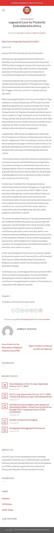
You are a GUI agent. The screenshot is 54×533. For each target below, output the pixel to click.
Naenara (5, 498)
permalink (46, 319)
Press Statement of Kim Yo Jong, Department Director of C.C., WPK (28, 385)
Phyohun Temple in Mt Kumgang (23, 420)
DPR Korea (7, 504)
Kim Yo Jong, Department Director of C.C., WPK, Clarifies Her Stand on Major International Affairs (30, 395)
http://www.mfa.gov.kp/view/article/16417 (20, 41)
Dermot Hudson (39, 33)
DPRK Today (7, 510)
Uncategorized (27, 19)
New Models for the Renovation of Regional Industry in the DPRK (12, 347)
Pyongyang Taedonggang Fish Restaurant (27, 428)
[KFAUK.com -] (27, 10)
